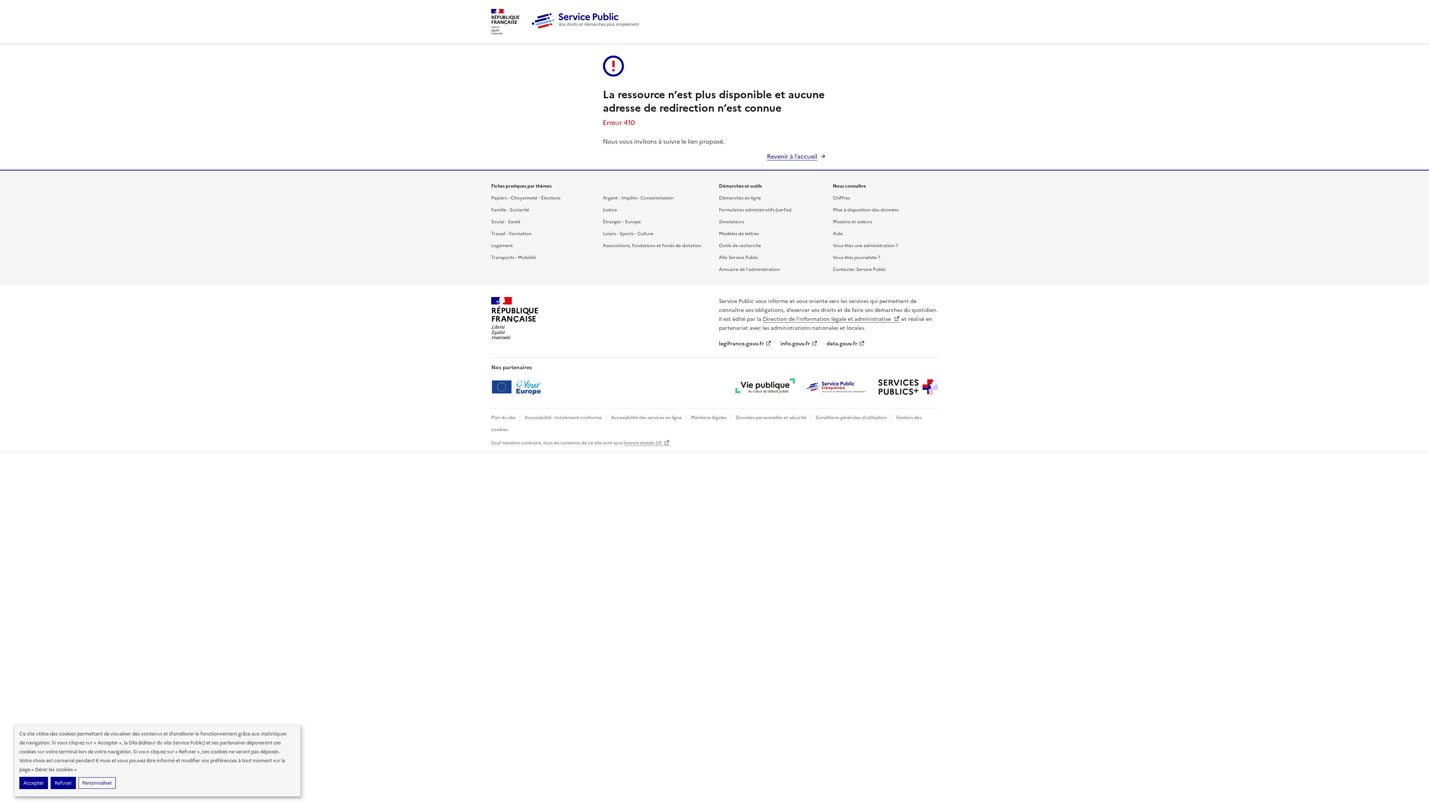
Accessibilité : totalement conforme (563, 417)
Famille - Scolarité (510, 210)
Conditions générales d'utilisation (851, 417)
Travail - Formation (511, 233)
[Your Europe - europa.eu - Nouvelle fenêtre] (519, 387)
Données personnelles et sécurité (771, 417)
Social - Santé (505, 221)
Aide (838, 233)
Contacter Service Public (859, 269)
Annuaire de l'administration (749, 269)
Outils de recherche (740, 245)
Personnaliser (97, 783)
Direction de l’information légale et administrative (827, 319)
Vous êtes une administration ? (865, 245)
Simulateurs (731, 221)
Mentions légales (708, 417)
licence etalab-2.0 (643, 443)
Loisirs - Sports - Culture (628, 233)
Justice (610, 210)
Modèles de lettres (739, 233)
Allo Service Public (738, 257)
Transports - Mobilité (513, 257)
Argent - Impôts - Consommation (638, 198)
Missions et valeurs (852, 221)
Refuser (63, 783)
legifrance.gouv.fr (741, 344)
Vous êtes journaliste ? (856, 257)
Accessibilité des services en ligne (646, 417)
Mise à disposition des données (866, 210)
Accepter (33, 783)
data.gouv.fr (842, 344)
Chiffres (841, 198)
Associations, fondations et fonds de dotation (652, 245)
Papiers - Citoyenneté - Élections (525, 198)
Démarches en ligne (740, 198)
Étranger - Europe (622, 221)
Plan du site (503, 417)
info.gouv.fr (795, 344)
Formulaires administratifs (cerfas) (755, 210)
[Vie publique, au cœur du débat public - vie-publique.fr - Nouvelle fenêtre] (765, 387)
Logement (502, 245)
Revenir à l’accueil (792, 156)
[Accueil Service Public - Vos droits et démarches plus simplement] (587, 27)
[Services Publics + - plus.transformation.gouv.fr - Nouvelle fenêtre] (908, 387)
